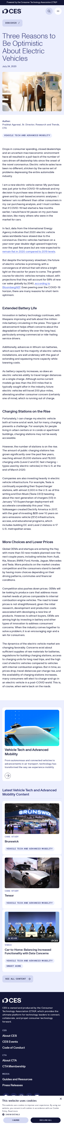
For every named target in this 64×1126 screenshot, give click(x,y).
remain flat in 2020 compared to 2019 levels (28, 251)
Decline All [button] (46, 1120)
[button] (32, 1114)
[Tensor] (32, 882)
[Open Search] (49, 11)
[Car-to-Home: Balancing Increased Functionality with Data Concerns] (32, 940)
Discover (11, 23)
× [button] (61, 1099)
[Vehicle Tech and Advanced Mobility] (32, 744)
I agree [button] (15, 1120)
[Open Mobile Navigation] (58, 11)
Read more (13, 1111)
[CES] (12, 11)
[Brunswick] (32, 828)
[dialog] (32, 1111)
